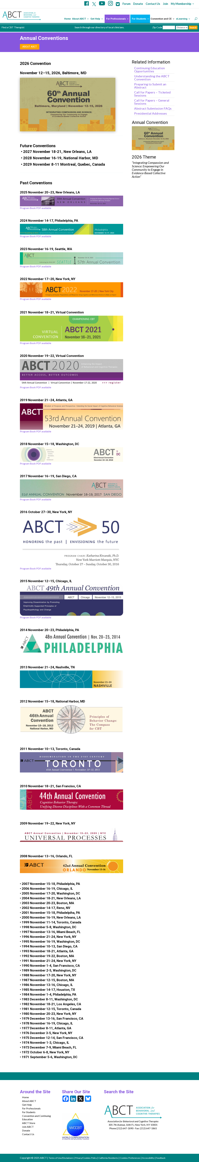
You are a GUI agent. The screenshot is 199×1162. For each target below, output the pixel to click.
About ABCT (79, 19)
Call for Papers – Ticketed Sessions (152, 93)
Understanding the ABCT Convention (151, 77)
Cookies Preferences (130, 1158)
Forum (126, 3)
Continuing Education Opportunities (149, 69)
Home (67, 19)
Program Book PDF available (35, 207)
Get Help (95, 19)
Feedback (160, 1158)
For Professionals (116, 19)
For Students (139, 19)
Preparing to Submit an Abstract (150, 85)
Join (165, 3)
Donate (138, 3)
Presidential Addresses (150, 113)
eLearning (181, 19)
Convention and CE (161, 19)
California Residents (108, 1158)
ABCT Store (28, 1122)
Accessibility (148, 1158)
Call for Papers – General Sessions (151, 101)
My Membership (181, 3)
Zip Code (157, 27)
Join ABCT (28, 1126)
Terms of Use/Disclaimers (61, 1158)
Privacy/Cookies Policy (86, 1158)
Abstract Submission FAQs (152, 108)
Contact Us (153, 3)
